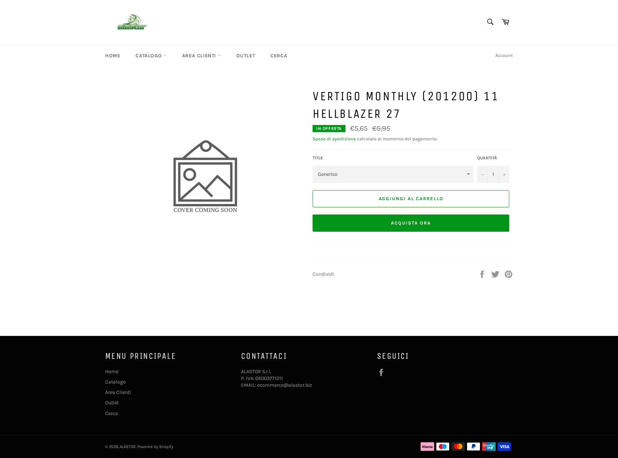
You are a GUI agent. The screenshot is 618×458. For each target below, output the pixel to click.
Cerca (278, 56)
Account (504, 55)
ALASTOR (128, 446)
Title (318, 157)
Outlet (245, 56)
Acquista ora (411, 223)
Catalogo (149, 56)
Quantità (487, 157)
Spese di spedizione (334, 138)
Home (112, 56)
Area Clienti (200, 56)
